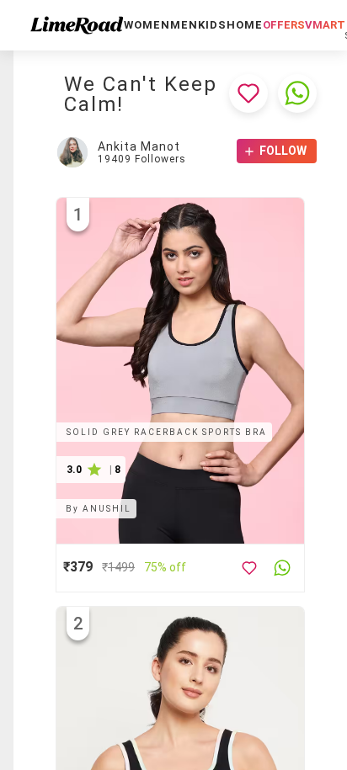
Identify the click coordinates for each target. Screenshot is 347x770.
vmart (325, 25)
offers (284, 25)
